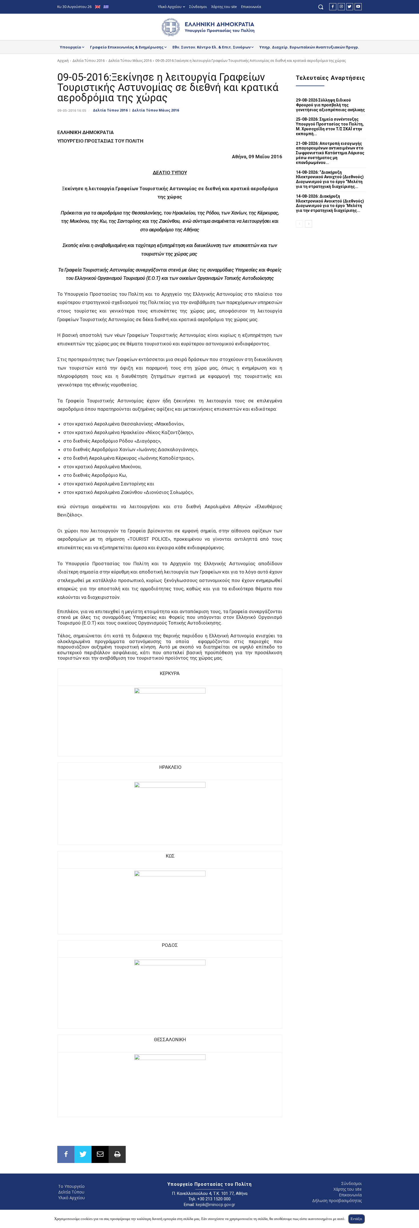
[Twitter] (349, 6)
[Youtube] (358, 6)
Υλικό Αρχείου (71, 1197)
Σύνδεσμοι (351, 1183)
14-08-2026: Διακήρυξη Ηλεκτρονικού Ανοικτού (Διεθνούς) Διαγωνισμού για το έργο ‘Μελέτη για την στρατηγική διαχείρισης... (330, 203)
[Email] (100, 1154)
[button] (321, 7)
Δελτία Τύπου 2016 (88, 60)
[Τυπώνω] (117, 1154)
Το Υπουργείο (71, 1186)
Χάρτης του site (347, 1189)
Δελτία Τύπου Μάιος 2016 (130, 60)
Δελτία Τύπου (71, 1192)
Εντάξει (356, 1219)
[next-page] (308, 224)
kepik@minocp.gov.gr (215, 1204)
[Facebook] (332, 6)
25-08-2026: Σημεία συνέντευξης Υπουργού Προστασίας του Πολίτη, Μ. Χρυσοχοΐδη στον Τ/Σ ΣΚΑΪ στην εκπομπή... (330, 126)
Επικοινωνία (350, 1194)
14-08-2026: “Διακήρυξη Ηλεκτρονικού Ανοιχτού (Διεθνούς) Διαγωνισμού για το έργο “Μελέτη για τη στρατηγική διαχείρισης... (330, 179)
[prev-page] (299, 224)
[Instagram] (341, 6)
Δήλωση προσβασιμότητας (337, 1200)
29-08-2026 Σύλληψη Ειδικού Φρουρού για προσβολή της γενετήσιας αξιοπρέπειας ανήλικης (330, 105)
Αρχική (63, 60)
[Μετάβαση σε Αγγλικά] (98, 7)
